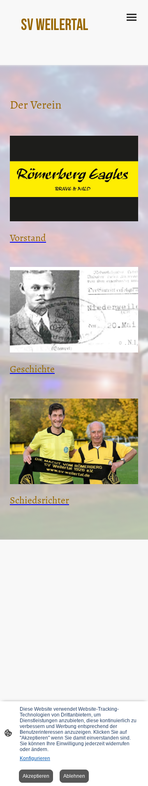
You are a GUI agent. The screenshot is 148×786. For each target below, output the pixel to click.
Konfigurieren (35, 758)
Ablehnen (74, 776)
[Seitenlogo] (74, 41)
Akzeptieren (36, 776)
